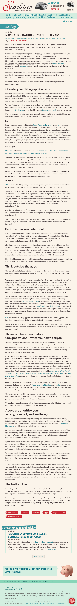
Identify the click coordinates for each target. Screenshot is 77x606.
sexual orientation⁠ (50, 162)
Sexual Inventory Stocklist (41, 385)
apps (46, 512)
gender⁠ (7, 162)
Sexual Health (63, 14)
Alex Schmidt (41, 306)
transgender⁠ (9, 64)
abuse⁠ (48, 424)
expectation (59, 512)
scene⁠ (58, 61)
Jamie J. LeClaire (18, 40)
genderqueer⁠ (30, 167)
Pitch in (55, 9)
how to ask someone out (44, 542)
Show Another (38, 556)
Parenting (21, 17)
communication (14, 517)
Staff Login (61, 603)
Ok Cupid (8, 151)
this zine (57, 385)
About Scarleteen (51, 603)
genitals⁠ (12, 366)
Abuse (31, 17)
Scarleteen (7, 581)
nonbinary (12, 512)
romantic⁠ (67, 382)
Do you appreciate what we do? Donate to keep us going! (28, 570)
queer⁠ (7, 107)
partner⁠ (15, 474)
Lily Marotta (54, 306)
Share (69, 21)
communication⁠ (18, 273)
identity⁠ (63, 187)
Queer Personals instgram (42, 125)
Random (69, 17)
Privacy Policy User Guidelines (35, 603)
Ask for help (57, 6)
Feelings (51, 17)
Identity (18, 14)
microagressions (58, 64)
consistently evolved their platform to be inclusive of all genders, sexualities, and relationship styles (36, 152)
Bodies (9, 14)
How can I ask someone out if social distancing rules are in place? (27, 535)
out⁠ (28, 259)
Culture (60, 17)
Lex (58, 125)
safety (36, 512)
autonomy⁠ (21, 491)
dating (25, 512)
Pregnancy (9, 17)
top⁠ (64, 61)
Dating (10, 27)
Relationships (30, 14)
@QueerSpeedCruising (30, 301)
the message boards (49, 110)
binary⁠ (39, 54)
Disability (40, 17)
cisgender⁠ (64, 356)
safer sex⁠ (30, 472)
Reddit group (19, 110)
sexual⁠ (26, 241)
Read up (55, 3)
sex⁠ (19, 54)
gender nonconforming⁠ (26, 64)
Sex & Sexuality (47, 14)
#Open (7, 185)
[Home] (18, 6)
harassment (23, 66)
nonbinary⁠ (25, 47)
